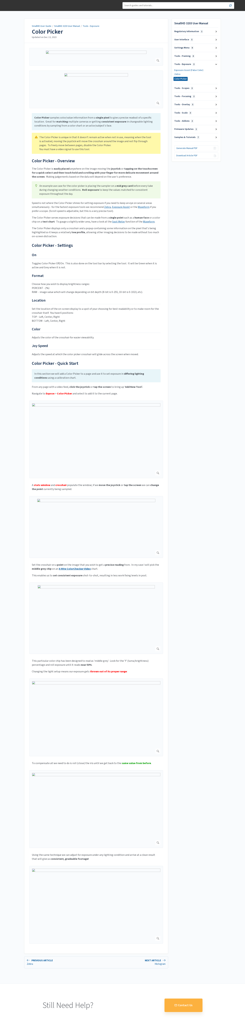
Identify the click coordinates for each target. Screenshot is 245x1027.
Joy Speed (40, 345)
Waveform (144, 207)
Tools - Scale (182, 112)
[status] (96, 121)
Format (38, 275)
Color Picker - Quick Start (55, 363)
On (34, 255)
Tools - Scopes (183, 88)
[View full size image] (96, 57)
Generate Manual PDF (187, 148)
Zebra (107, 207)
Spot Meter (118, 222)
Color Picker (47, 31)
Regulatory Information (188, 31)
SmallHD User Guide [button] (21, 1)
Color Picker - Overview (53, 161)
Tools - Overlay (183, 104)
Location (39, 300)
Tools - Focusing (184, 96)
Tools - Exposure (91, 26)
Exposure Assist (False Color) (188, 70)
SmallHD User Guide (41, 26)
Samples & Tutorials (186, 137)
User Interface (183, 39)
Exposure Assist (121, 207)
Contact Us (185, 1005)
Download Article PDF (187, 155)
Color (36, 329)
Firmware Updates (185, 129)
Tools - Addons (183, 121)
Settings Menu (183, 47)
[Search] (230, 5)
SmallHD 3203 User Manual (67, 26)
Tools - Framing (184, 56)
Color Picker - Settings (52, 245)
